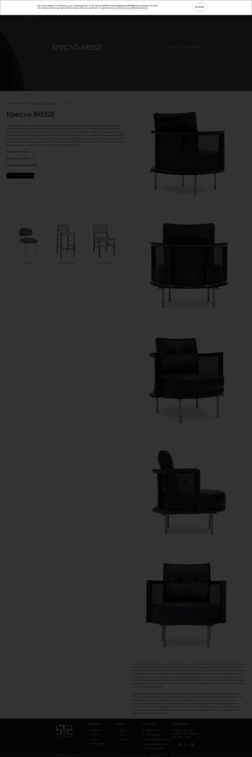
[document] (126, 378)
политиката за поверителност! (130, 8)
